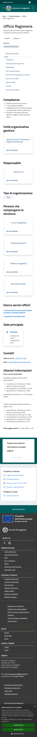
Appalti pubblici (9, 591)
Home (4, 16)
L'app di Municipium (18, 509)
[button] (18, 734)
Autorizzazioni (12, 621)
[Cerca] (33, 8)
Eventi (6, 650)
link (8, 721)
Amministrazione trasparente (13, 703)
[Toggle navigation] (4, 8)
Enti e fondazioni (9, 561)
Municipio (14, 332)
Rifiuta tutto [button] (18, 729)
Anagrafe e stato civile (11, 579)
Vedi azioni (16, 38)
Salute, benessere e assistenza (17, 618)
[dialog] (18, 720)
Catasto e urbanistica (11, 594)
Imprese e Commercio (11, 588)
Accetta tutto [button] (18, 725)
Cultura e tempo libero (11, 582)
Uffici (24, 16)
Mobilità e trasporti (10, 597)
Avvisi (6, 639)
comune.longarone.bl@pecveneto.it (16, 674)
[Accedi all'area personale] (29, 2)
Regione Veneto (8, 2)
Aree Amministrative (11, 555)
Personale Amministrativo (12, 567)
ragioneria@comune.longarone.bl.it (19, 362)
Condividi (7, 38)
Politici (6, 564)
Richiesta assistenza (10, 694)
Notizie (6, 633)
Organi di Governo (10, 552)
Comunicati (8, 636)
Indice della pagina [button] (12, 54)
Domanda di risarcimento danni (14, 316)
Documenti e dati (9, 570)
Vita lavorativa (9, 585)
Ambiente (11, 615)
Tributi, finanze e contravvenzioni (18, 612)
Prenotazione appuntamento (13, 685)
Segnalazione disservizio (12, 688)
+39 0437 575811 (21, 358)
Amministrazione (14, 16)
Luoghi (6, 647)
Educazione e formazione (16, 606)
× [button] (35, 706)
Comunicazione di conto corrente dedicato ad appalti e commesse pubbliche (17, 311)
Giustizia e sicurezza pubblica (17, 609)
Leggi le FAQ (8, 691)
